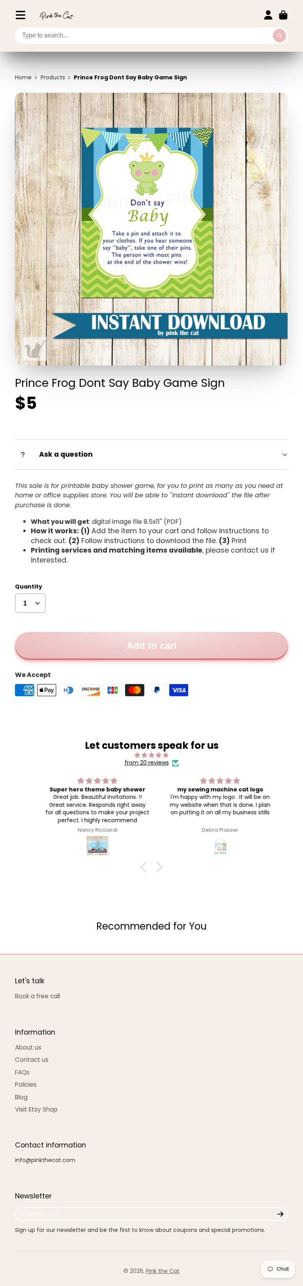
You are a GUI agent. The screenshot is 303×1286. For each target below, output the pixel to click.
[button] (145, 867)
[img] (151, 755)
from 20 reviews (147, 763)
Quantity (28, 587)
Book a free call (37, 996)
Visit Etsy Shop (36, 1109)
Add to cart (152, 645)
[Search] (279, 36)
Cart (283, 15)
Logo (57, 15)
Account (268, 15)
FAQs (22, 1072)
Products (53, 77)
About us (28, 1047)
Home (23, 77)
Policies (26, 1084)
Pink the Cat (163, 1271)
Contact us (32, 1059)
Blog (21, 1097)
